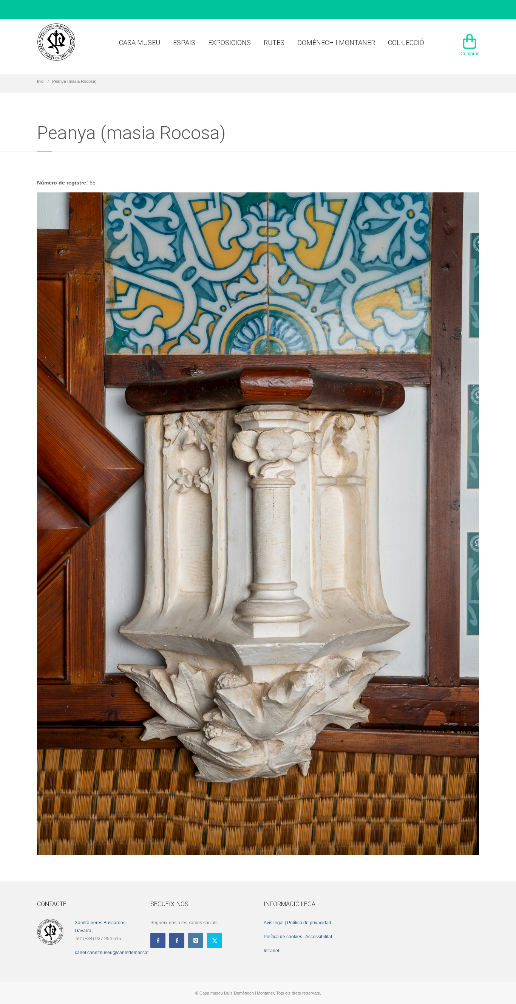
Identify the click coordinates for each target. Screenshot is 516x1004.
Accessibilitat (318, 936)
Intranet (271, 950)
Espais (184, 42)
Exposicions (229, 42)
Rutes (274, 42)
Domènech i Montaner (336, 42)
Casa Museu (139, 42)
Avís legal (274, 922)
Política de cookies (283, 936)
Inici (40, 81)
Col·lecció (406, 42)
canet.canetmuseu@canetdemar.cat (111, 952)
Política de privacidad (309, 922)
